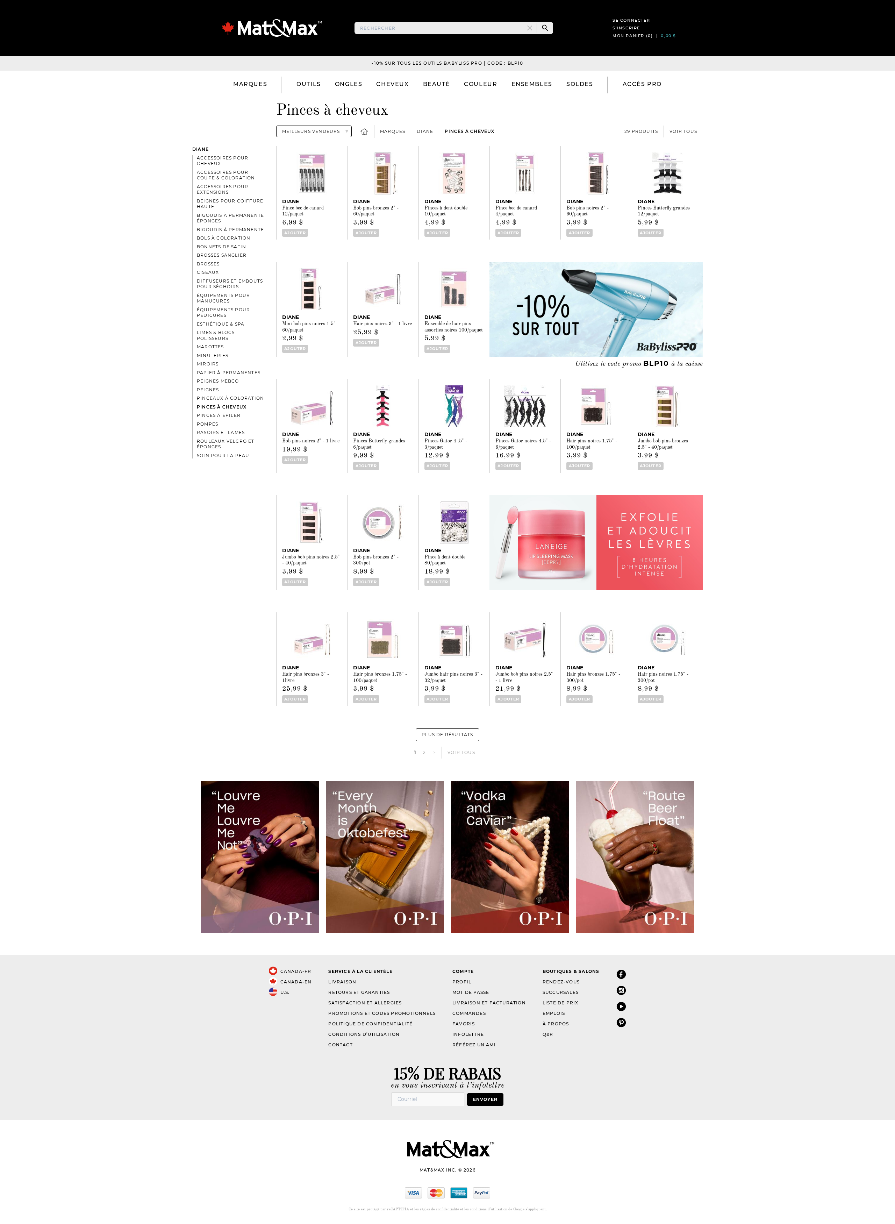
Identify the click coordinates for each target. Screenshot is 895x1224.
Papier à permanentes (228, 372)
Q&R (548, 1034)
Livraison (342, 981)
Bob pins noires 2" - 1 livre (310, 441)
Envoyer (485, 1099)
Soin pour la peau (223, 455)
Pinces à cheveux (469, 131)
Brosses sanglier (221, 255)
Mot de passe (470, 992)
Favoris (463, 1023)
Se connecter (631, 20)
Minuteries (212, 355)
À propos (556, 1023)
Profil (461, 981)
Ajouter (295, 232)
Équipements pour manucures (223, 298)
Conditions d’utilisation (364, 1034)
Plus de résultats (447, 734)
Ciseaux (208, 272)
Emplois (554, 1013)
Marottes (210, 346)
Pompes (207, 424)
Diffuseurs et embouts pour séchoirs (230, 284)
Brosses (208, 263)
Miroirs (208, 364)
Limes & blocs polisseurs (216, 335)
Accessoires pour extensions (222, 189)
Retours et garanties (359, 992)
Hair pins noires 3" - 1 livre (382, 323)
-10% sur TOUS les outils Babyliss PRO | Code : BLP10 (447, 63)
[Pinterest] (621, 1022)
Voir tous (683, 131)
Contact (340, 1044)
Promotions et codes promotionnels (382, 1013)
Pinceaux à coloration (230, 398)
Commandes (469, 1013)
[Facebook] (621, 974)
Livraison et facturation (489, 1002)
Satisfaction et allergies (365, 1002)
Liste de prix (561, 1002)
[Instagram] (621, 990)
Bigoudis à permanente (230, 229)
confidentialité (447, 1209)
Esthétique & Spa (220, 324)
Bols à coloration (223, 238)
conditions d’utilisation (488, 1209)
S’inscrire (626, 28)
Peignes (208, 389)
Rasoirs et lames (221, 432)
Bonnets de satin (221, 246)
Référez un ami (474, 1044)
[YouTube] (621, 1006)
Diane (425, 131)
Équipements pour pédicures (223, 312)
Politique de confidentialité (370, 1023)
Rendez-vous (561, 981)
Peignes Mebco (218, 381)
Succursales (561, 992)
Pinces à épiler (219, 415)
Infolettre (468, 1034)
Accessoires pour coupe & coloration (226, 175)
